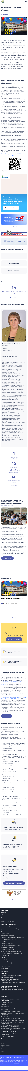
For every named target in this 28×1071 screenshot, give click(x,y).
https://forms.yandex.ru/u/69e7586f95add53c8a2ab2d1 (14, 154)
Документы (4, 1004)
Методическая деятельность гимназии (12, 926)
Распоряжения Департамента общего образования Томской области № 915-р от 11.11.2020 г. (12, 683)
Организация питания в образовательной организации (12, 1013)
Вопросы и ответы (6, 1038)
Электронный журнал (7, 943)
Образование (5, 1006)
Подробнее (4, 14)
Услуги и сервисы (6, 964)
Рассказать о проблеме (14, 883)
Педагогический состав (7, 916)
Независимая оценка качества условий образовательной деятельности (12, 990)
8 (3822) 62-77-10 (5, 1046)
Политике (16, 1063)
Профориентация (6, 966)
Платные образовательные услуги (10, 1011)
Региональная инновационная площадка (12, 937)
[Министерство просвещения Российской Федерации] (14, 892)
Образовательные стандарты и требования (9, 1008)
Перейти (6, 716)
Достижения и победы (7, 921)
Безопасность (5, 968)
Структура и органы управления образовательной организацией (10, 1026)
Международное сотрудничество (10, 1018)
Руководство (4, 1016)
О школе (3, 912)
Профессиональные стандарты (9, 928)
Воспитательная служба (7, 977)
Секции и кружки (6, 961)
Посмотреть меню (14, 639)
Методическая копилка (7, 935)
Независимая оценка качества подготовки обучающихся (13, 993)
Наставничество (5, 933)
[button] (23, 1)
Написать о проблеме (11, 208)
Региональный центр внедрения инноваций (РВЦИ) (10, 980)
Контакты (4, 996)
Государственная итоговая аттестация (11, 953)
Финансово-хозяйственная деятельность (12, 1020)
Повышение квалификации (9, 932)
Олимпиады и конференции (9, 963)
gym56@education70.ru (10, 878)
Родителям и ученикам (7, 947)
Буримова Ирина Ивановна (11, 343)
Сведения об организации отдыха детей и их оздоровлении (13, 983)
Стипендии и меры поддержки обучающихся (9, 1033)
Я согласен (14, 1068)
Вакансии (3, 941)
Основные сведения (6, 1002)
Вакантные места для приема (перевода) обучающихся (12, 1022)
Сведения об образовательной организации (10, 999)
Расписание (4, 971)
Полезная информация (7, 949)
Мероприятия (5, 955)
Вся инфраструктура (7, 505)
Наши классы (5, 919)
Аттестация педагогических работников (12, 930)
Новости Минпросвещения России (11, 945)
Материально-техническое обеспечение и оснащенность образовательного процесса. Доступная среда (13, 1030)
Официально (5, 973)
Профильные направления (8, 918)
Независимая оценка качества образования (9, 987)
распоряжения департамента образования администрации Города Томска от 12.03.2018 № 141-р (13, 697)
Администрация (5, 914)
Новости (3, 957)
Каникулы (4, 959)
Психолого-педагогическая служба (11, 975)
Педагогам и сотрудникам (8, 924)
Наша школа (4, 910)
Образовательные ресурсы (8, 939)
